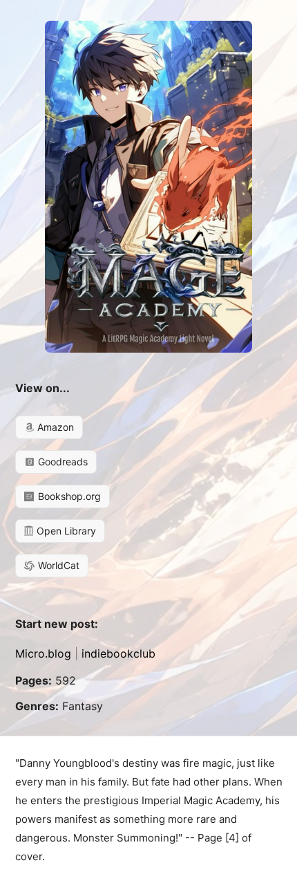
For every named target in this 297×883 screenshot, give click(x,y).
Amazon (54, 427)
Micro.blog (43, 653)
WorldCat (57, 565)
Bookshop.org (68, 496)
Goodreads (61, 461)
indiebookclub (118, 653)
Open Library (65, 531)
